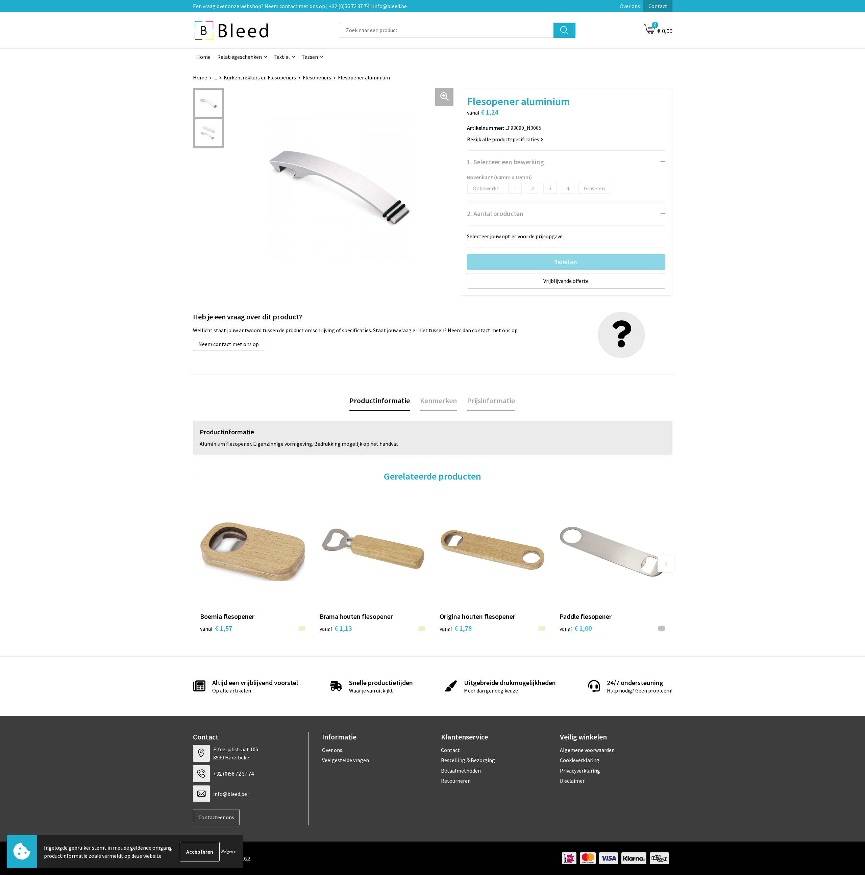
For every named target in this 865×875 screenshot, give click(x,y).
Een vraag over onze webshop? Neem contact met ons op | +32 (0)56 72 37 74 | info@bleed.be (300, 6)
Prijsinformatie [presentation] (491, 400)
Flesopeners (317, 77)
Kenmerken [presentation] (438, 400)
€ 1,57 (216, 628)
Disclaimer (572, 780)
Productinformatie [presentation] (379, 400)
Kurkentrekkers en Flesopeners (260, 77)
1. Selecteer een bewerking (505, 161)
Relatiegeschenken (239, 56)
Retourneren (456, 780)
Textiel (282, 56)
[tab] (379, 401)
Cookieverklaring (579, 760)
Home (203, 56)
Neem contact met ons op (228, 344)
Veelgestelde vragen (345, 760)
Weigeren (229, 851)
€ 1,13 (336, 628)
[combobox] (446, 30)
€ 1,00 (576, 628)
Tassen (310, 56)
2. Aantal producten (495, 213)
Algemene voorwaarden (587, 750)
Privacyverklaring (580, 770)
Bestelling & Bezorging (468, 760)
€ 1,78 (456, 628)
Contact (657, 6)
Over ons (630, 6)
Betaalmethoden (461, 770)
